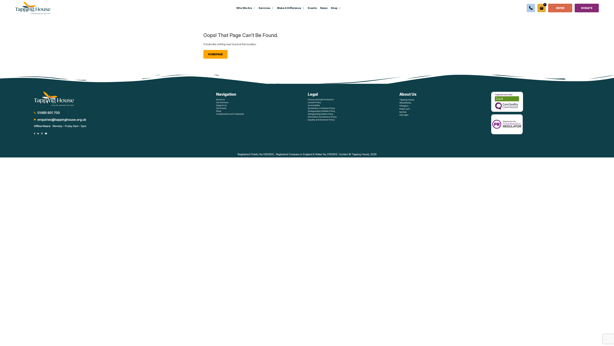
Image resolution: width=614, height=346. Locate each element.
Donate (586, 8)
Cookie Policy (314, 102)
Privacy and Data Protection (321, 99)
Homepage (215, 54)
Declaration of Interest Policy (321, 108)
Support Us (221, 105)
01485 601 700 (48, 113)
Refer (560, 8)
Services (264, 8)
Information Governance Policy (322, 117)
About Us (220, 99)
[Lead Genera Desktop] (32, 7)
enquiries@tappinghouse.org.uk (61, 120)
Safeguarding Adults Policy (320, 114)
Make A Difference (289, 8)
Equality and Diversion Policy (321, 120)
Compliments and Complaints (230, 114)
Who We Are (244, 8)
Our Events (221, 108)
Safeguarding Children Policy (321, 111)
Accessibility (314, 105)
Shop (334, 8)
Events (312, 8)
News (324, 8)
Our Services (222, 102)
